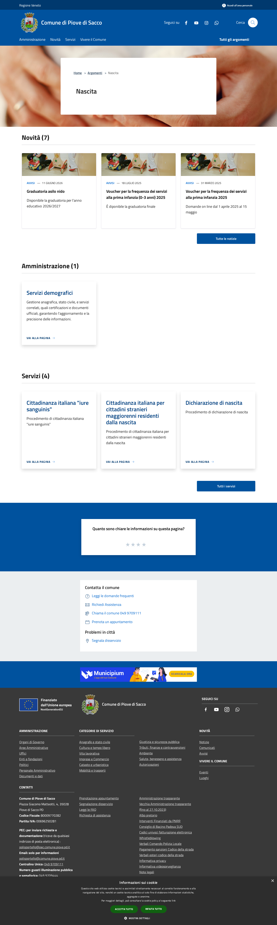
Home (78, 72)
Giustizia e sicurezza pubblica (159, 741)
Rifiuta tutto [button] (153, 909)
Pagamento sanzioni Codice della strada (166, 849)
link (174, 900)
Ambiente (146, 753)
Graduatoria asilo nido (46, 191)
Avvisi (31, 183)
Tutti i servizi (226, 486)
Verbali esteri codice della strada (161, 855)
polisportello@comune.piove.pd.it (42, 858)
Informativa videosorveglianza (160, 866)
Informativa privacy (152, 860)
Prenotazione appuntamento (99, 798)
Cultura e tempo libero (94, 747)
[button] (138, 918)
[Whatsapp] (215, 22)
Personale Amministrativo (37, 770)
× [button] (272, 880)
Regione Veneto (30, 5)
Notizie (204, 742)
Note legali (146, 872)
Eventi (203, 772)
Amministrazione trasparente (159, 798)
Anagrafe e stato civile (94, 742)
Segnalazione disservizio (96, 803)
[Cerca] (253, 22)
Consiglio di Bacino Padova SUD (161, 826)
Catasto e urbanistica (93, 764)
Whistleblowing (150, 838)
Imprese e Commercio (94, 759)
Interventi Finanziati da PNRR (159, 820)
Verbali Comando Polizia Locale (160, 843)
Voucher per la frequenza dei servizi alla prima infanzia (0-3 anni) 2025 (136, 194)
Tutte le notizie (226, 238)
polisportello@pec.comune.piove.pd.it (44, 847)
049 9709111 (53, 864)
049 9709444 (48, 875)
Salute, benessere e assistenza (160, 758)
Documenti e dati (31, 776)
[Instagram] (205, 22)
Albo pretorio (148, 815)
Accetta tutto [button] (124, 909)
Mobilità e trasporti (92, 770)
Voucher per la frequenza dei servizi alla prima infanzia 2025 (216, 194)
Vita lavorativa (89, 753)
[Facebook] (184, 22)
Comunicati (207, 747)
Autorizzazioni (149, 764)
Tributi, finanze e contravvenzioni (162, 747)
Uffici (22, 753)
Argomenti (95, 72)
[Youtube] (195, 22)
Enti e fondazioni (30, 759)
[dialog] (138, 901)
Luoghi (204, 777)
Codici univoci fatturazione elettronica (165, 832)
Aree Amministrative (33, 747)
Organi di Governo (31, 742)
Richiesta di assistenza (95, 815)
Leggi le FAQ (87, 809)
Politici (24, 764)
